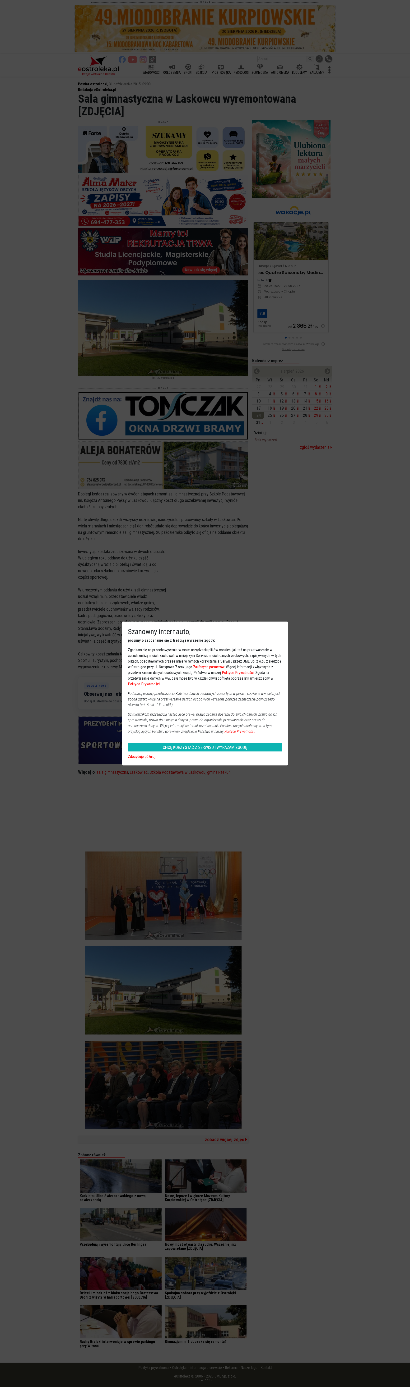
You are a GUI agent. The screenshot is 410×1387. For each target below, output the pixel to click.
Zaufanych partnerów (208, 667)
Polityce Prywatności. (239, 731)
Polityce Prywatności (238, 672)
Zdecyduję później (141, 756)
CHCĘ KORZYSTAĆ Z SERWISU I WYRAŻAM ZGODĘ (205, 747)
